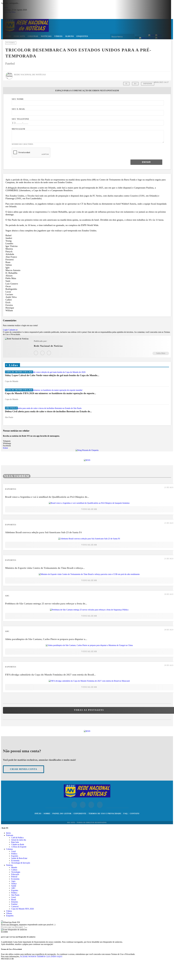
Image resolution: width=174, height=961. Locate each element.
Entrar (5, 448)
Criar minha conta (23, 769)
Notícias (9, 865)
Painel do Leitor (61, 813)
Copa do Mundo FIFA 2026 (22, 909)
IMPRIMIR (147, 84)
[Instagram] (36, 353)
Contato (134, 813)
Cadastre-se (13, 330)
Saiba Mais (160, 353)
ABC (13, 888)
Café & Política (17, 837)
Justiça (14, 883)
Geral (13, 851)
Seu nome (18, 99)
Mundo (14, 867)
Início (38, 813)
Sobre (47, 813)
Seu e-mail (18, 109)
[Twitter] (49, 353)
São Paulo (15, 895)
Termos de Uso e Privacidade (105, 813)
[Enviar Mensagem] (26, 927)
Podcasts (9, 835)
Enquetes (10, 916)
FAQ (125, 813)
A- (126, 84)
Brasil (13, 899)
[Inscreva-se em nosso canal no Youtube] (100, 805)
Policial (14, 877)
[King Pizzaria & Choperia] (87, 450)
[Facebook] (42, 353)
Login (5, 330)
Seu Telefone (20, 119)
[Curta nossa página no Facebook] (74, 805)
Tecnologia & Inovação (20, 863)
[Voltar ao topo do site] (2, 920)
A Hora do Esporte (18, 847)
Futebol (14, 904)
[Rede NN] (87, 796)
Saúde (13, 886)
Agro (13, 881)
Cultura (14, 870)
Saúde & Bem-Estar (19, 858)
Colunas (9, 849)
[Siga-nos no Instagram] (83, 805)
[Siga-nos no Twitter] (91, 805)
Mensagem (18, 129)
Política (14, 854)
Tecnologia (15, 872)
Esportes (14, 856)
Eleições (14, 902)
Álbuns (9, 913)
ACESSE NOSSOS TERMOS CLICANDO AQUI (41, 956)
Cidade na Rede (17, 844)
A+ (135, 84)
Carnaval (14, 906)
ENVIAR (146, 162)
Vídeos (9, 911)
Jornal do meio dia (18, 840)
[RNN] (87, 460)
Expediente (80, 813)
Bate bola (15, 842)
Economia (15, 860)
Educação (15, 874)
